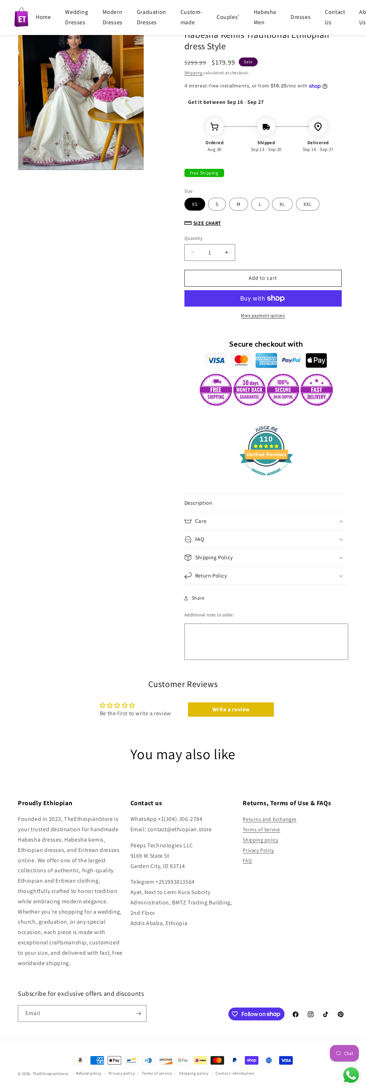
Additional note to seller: (209, 615)
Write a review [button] (231, 709)
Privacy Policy (258, 850)
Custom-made (191, 17)
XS (195, 204)
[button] (266, 503)
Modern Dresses (113, 17)
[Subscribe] (138, 1013)
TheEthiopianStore (50, 1073)
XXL (307, 204)
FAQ (247, 860)
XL (282, 204)
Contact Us (335, 17)
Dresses (301, 17)
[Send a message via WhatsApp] (351, 1075)
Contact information (235, 1073)
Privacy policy (122, 1073)
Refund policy (89, 1073)
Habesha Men (265, 17)
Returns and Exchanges (270, 819)
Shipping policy (260, 840)
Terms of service (157, 1073)
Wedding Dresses (76, 17)
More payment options (263, 315)
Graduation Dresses (151, 17)
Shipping (193, 72)
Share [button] (198, 598)
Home (43, 17)
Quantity (193, 238)
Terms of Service (261, 829)
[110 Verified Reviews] (266, 479)
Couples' (228, 17)
